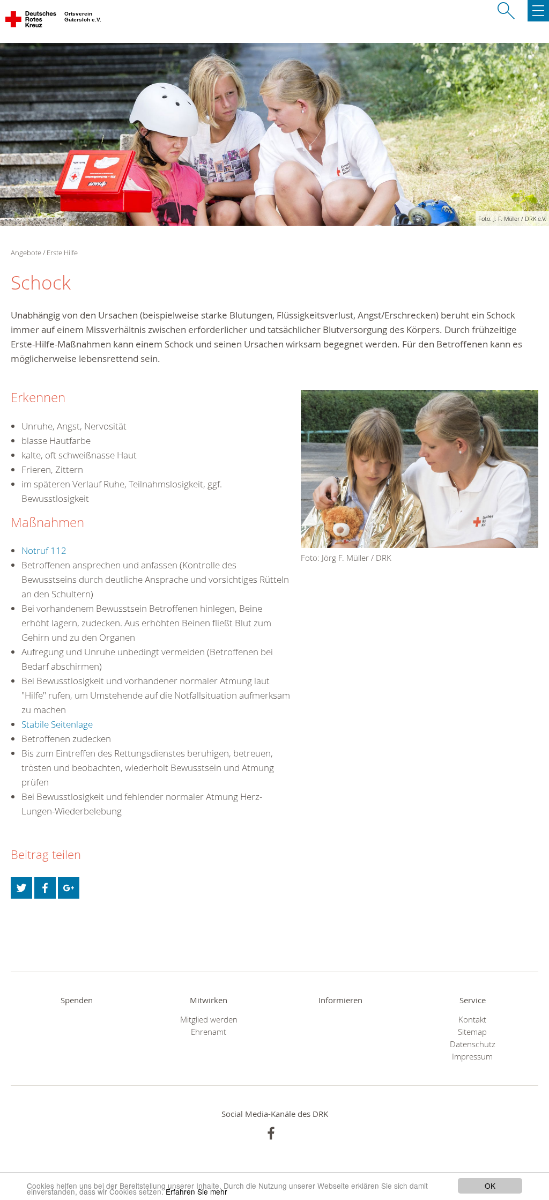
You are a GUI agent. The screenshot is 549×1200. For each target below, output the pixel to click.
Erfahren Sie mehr (196, 1191)
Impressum (472, 1056)
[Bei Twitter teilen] (21, 888)
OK (490, 1185)
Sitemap (472, 1032)
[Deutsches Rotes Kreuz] (31, 21)
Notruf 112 (43, 550)
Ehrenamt (208, 1032)
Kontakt (472, 1019)
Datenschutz (472, 1044)
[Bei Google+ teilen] (68, 888)
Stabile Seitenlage (57, 724)
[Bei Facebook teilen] (45, 888)
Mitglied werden (209, 1019)
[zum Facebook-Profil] (271, 1133)
